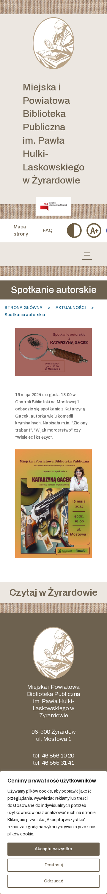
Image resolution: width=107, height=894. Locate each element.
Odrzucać (53, 881)
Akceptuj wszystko (53, 849)
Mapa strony (21, 230)
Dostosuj (54, 865)
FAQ (48, 230)
